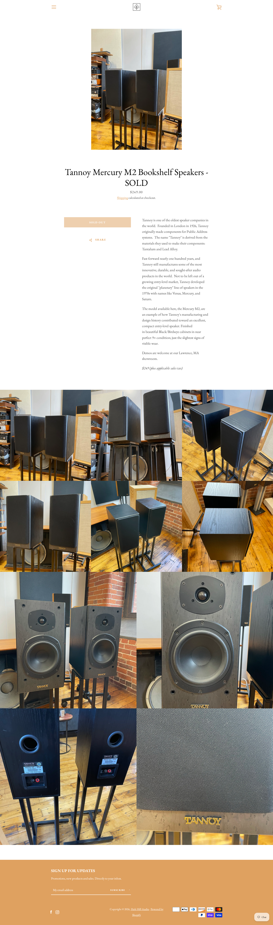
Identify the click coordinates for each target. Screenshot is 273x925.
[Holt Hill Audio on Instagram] (57, 911)
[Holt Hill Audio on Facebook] (51, 911)
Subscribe (118, 890)
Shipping (122, 198)
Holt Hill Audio (140, 909)
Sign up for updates (73, 870)
